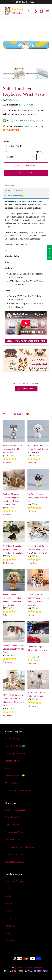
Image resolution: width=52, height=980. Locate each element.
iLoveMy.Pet (21, 968)
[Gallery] (26, 50)
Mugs (8, 911)
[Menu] (47, 11)
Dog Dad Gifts (12, 824)
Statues (8, 933)
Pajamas (9, 888)
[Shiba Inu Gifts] (26, 342)
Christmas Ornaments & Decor (19, 847)
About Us (9, 768)
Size (5, 152)
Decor (8, 918)
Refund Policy (12, 760)
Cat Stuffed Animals (14, 862)
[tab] (26, 185)
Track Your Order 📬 (15, 746)
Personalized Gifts (14, 832)
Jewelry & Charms (14, 881)
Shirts (8, 896)
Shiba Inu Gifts (11, 239)
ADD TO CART (26, 165)
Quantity (39, 152)
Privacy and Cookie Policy (17, 790)
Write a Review (29, 390)
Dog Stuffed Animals (15, 854)
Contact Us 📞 (12, 738)
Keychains (10, 926)
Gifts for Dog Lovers (15, 810)
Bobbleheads (11, 940)
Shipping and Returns (15, 753)
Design (6, 141)
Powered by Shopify (34, 968)
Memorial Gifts (12, 839)
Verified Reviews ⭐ (15, 775)
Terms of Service (13, 783)
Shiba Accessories (22, 244)
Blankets (9, 903)
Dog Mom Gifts (12, 817)
